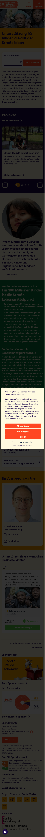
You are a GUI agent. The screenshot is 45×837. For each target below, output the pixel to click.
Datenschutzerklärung (26, 445)
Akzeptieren (23, 426)
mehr (23, 436)
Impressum (16, 445)
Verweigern (23, 431)
